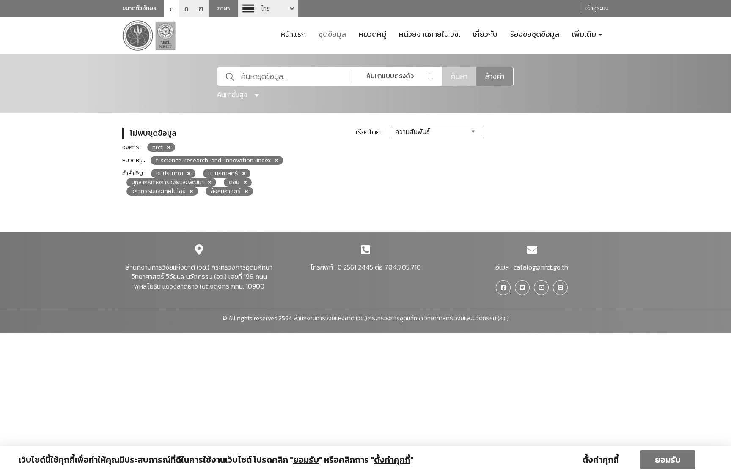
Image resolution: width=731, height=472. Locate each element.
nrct (157, 147)
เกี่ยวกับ (485, 33)
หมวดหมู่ (372, 33)
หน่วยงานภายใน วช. (429, 33)
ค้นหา (459, 76)
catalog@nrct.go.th (541, 267)
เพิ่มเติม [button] (585, 33)
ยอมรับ (668, 459)
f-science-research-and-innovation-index (213, 160)
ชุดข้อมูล (332, 33)
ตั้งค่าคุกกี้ (601, 459)
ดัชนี (234, 182)
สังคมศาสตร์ (226, 191)
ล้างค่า (494, 76)
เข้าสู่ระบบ (597, 8)
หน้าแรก (293, 33)
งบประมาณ (169, 173)
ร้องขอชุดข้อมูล (534, 33)
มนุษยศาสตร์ (223, 173)
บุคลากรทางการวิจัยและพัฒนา (168, 182)
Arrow (268, 8)
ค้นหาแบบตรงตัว (390, 76)
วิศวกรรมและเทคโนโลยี (159, 191)
